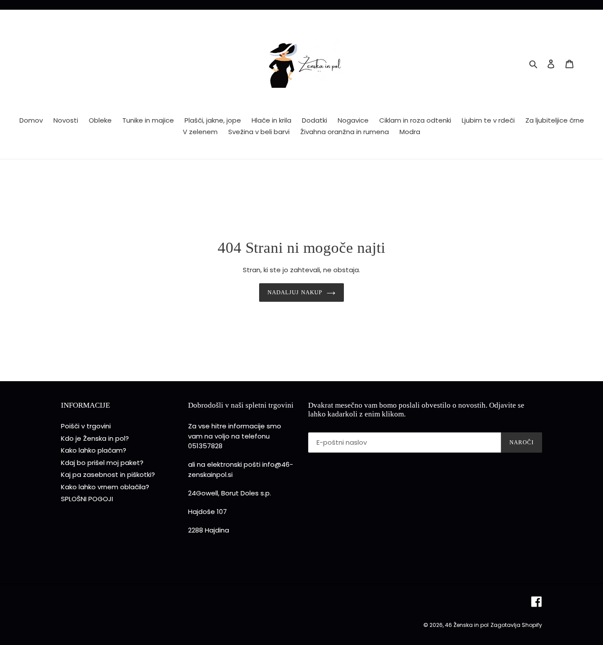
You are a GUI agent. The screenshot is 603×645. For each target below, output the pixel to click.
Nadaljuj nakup (295, 292)
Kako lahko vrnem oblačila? (105, 486)
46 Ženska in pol (467, 625)
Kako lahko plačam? (93, 450)
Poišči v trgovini (86, 426)
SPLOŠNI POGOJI (87, 498)
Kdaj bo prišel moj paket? (102, 462)
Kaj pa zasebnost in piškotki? (108, 474)
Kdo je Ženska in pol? (95, 438)
